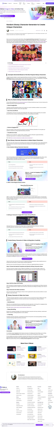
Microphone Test (40, 407)
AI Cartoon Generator (30, 405)
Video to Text (40, 421)
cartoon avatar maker (41, 41)
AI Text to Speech (30, 412)
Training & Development (42, 397)
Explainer (39, 395)
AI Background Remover (31, 407)
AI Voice (17, 409)
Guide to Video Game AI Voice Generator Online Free (21, 307)
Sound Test (39, 405)
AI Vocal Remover (30, 414)
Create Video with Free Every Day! (33, 0)
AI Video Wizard (18, 412)
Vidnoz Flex (18, 391)
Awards (49, 388)
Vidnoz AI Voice (18, 395)
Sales (38, 388)
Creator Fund (50, 390)
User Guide (50, 400)
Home (7, 21)
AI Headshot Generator (31, 402)
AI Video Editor (18, 414)
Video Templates (19, 407)
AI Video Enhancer (30, 391)
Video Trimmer (40, 410)
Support (39, 393)
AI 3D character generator (22, 102)
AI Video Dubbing (30, 397)
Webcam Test (40, 409)
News (38, 400)
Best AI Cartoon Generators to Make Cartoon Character (21, 137)
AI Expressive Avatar (19, 405)
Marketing (39, 390)
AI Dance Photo (29, 393)
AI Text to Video (29, 390)
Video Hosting (40, 416)
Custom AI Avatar (19, 410)
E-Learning (39, 398)
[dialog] (27, 425)
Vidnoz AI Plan (18, 398)
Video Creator (40, 417)
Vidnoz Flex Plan (18, 400)
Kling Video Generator (31, 416)
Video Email (39, 412)
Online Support (50, 402)
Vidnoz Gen (15, 3)
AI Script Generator (30, 395)
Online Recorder (30, 398)
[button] (18, 425)
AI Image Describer (30, 417)
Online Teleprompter (41, 419)
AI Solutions (10, 21)
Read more (11, 424)
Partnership (50, 391)
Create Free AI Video (5, 392)
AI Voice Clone (29, 409)
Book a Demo (50, 395)
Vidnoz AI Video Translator (20, 393)
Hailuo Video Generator (31, 419)
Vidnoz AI (9, 3)
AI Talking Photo (30, 388)
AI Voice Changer (30, 410)
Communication (40, 391)
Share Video (40, 414)
